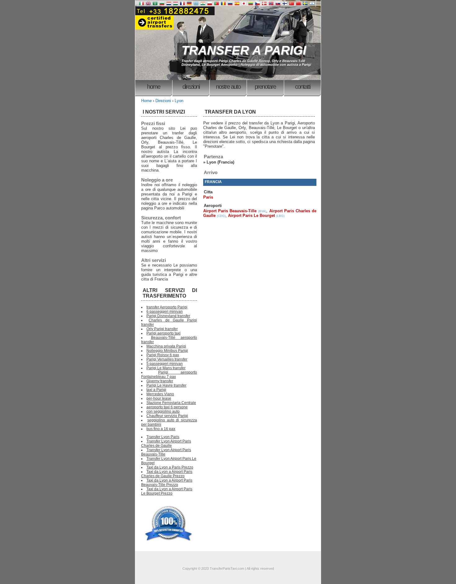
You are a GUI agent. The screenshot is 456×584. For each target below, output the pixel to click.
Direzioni (190, 86)
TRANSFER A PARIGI (243, 50)
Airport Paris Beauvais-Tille (230, 211)
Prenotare (265, 86)
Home (153, 86)
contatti (302, 86)
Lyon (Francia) (220, 162)
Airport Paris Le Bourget (251, 215)
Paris (208, 197)
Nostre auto (228, 86)
